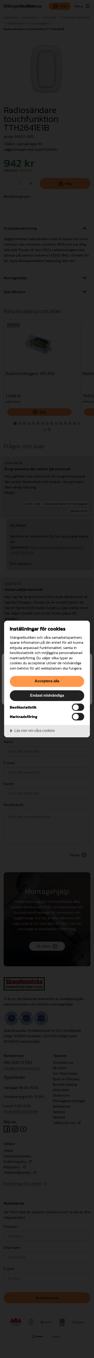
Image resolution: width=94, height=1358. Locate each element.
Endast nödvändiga (47, 695)
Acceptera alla (47, 681)
